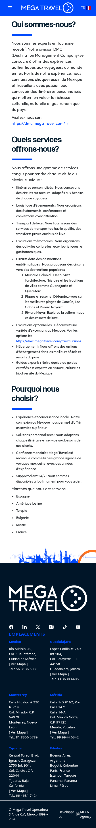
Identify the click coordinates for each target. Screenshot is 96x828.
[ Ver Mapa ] (18, 664)
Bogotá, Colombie (64, 765)
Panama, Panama (63, 780)
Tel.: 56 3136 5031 (23, 669)
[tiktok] (65, 627)
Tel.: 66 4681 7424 (23, 795)
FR (83, 7)
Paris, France (60, 770)
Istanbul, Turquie (63, 775)
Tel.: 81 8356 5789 (23, 737)
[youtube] (78, 627)
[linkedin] (24, 627)
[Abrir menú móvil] (9, 7)
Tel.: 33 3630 (60, 679)
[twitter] (38, 627)
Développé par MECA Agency (73, 814)
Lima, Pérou (59, 785)
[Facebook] (11, 627)
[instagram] (51, 627)
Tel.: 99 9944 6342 (64, 737)
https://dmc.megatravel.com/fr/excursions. (49, 341)
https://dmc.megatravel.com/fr (40, 123)
